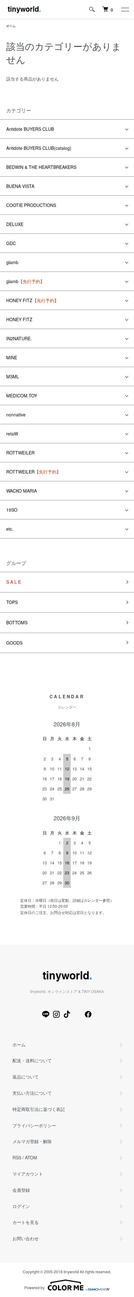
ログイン (21, 1206)
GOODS (14, 643)
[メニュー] (124, 9)
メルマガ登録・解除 (32, 1141)
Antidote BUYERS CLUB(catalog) (38, 148)
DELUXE (14, 224)
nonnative (16, 414)
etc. (9, 529)
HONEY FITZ (32, 300)
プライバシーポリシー (34, 1125)
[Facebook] (88, 1014)
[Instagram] (56, 1014)
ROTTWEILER (20, 453)
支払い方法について (32, 1093)
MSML (12, 376)
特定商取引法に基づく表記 (38, 1109)
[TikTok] (67, 1014)
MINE (11, 357)
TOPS (12, 602)
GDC (11, 243)
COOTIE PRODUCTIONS (31, 205)
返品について (25, 1076)
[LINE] (46, 1014)
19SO (11, 510)
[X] (77, 1014)
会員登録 (21, 1190)
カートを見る (25, 1222)
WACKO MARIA (21, 491)
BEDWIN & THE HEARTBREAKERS (41, 167)
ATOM (31, 1157)
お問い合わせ (25, 1238)
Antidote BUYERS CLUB (30, 129)
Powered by (34, 1287)
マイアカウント (27, 1174)
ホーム (11, 26)
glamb (12, 262)
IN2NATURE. (19, 338)
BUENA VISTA (20, 186)
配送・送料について (32, 1060)
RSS (16, 1157)
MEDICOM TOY (21, 395)
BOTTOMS (16, 622)
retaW (12, 433)
